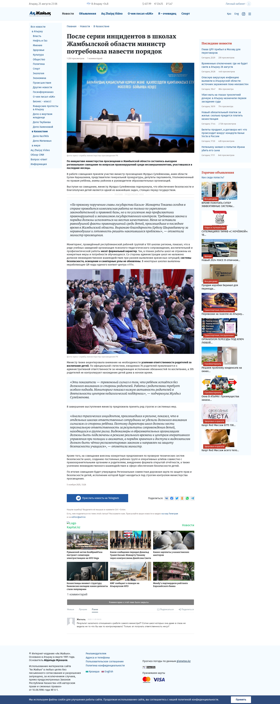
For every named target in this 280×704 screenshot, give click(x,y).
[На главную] (40, 13)
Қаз (229, 13)
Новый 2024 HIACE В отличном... (221, 258)
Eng (236, 13)
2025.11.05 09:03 (94, 619)
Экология (38, 73)
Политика (39, 63)
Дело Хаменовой (43, 126)
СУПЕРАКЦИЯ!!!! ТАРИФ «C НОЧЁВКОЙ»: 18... (225, 231)
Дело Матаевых (42, 140)
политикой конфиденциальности (198, 699)
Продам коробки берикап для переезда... (220, 285)
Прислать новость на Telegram (100, 498)
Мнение (37, 45)
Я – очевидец (167, 13)
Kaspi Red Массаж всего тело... (220, 448)
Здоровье (38, 50)
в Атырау (37, 31)
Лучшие (83, 609)
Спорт (185, 13)
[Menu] (249, 14)
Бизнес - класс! (42, 101)
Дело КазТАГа (41, 136)
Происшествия (42, 82)
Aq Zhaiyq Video (112, 13)
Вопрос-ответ (39, 159)
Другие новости (42, 87)
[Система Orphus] (148, 667)
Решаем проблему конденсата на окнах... (222, 368)
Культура (38, 54)
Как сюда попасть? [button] (213, 177)
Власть (37, 36)
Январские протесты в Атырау (45, 108)
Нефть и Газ (40, 40)
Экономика (39, 78)
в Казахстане (40, 131)
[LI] (149, 654)
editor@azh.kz (78, 517)
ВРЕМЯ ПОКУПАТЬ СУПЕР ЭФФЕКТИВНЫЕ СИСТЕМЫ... (218, 203)
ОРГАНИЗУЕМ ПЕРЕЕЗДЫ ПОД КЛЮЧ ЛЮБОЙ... (223, 339)
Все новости (38, 26)
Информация (39, 164)
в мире (36, 145)
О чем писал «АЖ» (140, 13)
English (109, 671)
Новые (70, 609)
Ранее (95, 609)
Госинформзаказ (43, 92)
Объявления (87, 13)
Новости (68, 13)
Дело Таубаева (42, 122)
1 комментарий (94, 58)
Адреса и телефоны (98, 657)
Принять (241, 699)
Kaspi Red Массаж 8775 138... (219, 423)
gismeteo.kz (184, 661)
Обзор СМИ (37, 154)
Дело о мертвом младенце (42, 115)
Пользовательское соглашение (105, 661)
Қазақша (94, 671)
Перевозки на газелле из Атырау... (223, 312)
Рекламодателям (96, 653)
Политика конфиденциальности (105, 665)
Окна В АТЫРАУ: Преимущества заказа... (220, 396)
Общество (39, 59)
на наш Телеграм (169, 513)
